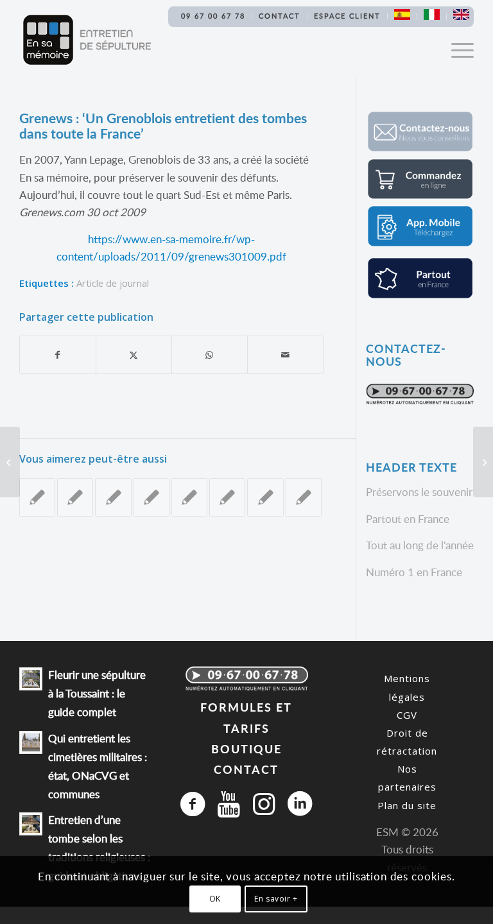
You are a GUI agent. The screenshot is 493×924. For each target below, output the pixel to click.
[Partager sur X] (133, 354)
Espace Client (347, 16)
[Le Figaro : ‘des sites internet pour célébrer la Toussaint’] (10, 462)
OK (215, 898)
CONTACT (246, 769)
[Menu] (456, 49)
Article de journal (112, 283)
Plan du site (407, 805)
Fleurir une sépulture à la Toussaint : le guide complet (97, 693)
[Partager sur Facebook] (58, 354)
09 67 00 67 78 (213, 16)
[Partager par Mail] (285, 354)
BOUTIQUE (246, 748)
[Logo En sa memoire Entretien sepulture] (86, 40)
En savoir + (276, 898)
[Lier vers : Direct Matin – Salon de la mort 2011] (189, 497)
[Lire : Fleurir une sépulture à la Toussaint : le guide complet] (30, 678)
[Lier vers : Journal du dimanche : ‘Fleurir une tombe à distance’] (265, 497)
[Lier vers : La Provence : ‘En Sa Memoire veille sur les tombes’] (113, 497)
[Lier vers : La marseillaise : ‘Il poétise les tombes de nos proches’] (227, 497)
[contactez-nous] (420, 148)
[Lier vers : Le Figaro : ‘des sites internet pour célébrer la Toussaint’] (304, 497)
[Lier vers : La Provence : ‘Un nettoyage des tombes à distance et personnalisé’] (37, 497)
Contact (279, 16)
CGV (407, 714)
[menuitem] (213, 16)
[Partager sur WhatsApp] (209, 354)
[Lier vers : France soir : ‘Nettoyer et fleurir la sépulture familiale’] (75, 497)
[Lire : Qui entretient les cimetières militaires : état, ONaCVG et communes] (30, 742)
